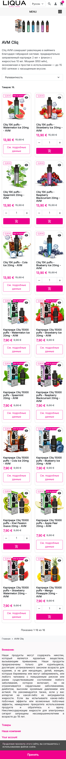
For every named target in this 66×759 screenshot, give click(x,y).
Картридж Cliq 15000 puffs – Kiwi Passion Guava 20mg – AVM (16, 523)
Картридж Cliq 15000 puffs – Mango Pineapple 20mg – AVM (49, 592)
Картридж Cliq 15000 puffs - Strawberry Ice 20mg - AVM (49, 332)
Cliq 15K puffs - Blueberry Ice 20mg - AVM (48, 265)
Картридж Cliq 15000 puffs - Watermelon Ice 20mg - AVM (16, 332)
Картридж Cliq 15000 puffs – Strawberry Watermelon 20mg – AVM (16, 592)
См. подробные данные (16, 149)
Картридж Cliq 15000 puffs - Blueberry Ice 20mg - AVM (49, 460)
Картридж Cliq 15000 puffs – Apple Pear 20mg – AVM (49, 523)
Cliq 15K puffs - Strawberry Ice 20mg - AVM (49, 127)
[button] (55, 4)
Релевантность (32, 77)
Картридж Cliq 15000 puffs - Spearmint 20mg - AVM (16, 395)
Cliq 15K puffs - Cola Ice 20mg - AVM (15, 264)
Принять (33, 754)
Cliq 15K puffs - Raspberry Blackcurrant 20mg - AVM (48, 196)
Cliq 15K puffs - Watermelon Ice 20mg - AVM (16, 127)
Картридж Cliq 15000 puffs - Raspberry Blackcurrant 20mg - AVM (49, 397)
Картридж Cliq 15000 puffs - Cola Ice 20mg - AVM (16, 460)
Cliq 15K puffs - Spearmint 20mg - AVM (13, 194)
